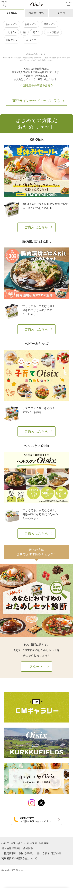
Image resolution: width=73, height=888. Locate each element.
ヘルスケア (30, 40)
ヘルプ (5, 843)
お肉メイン (11, 24)
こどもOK (11, 32)
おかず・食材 (36, 13)
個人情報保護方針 (11, 848)
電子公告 (56, 853)
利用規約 (32, 843)
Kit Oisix (11, 13)
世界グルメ (11, 40)
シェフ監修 (53, 32)
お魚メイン (30, 24)
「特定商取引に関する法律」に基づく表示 (25, 853)
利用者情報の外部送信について (19, 858)
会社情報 (28, 848)
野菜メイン (50, 24)
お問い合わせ (18, 843)
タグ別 (61, 13)
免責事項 (44, 843)
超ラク (36, 32)
